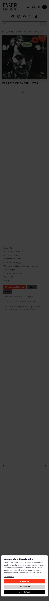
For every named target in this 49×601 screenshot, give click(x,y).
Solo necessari (24, 586)
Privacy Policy (9, 577)
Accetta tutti (24, 592)
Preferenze (24, 581)
